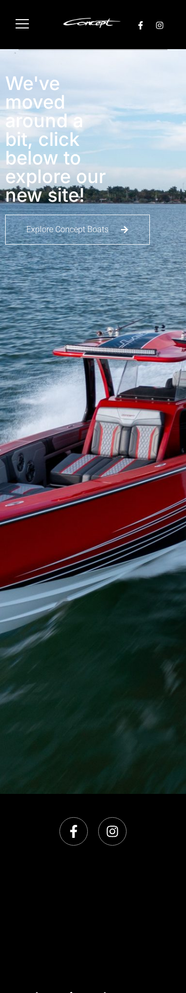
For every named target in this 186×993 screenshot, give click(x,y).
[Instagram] (159, 25)
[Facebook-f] (140, 25)
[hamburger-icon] (22, 24)
